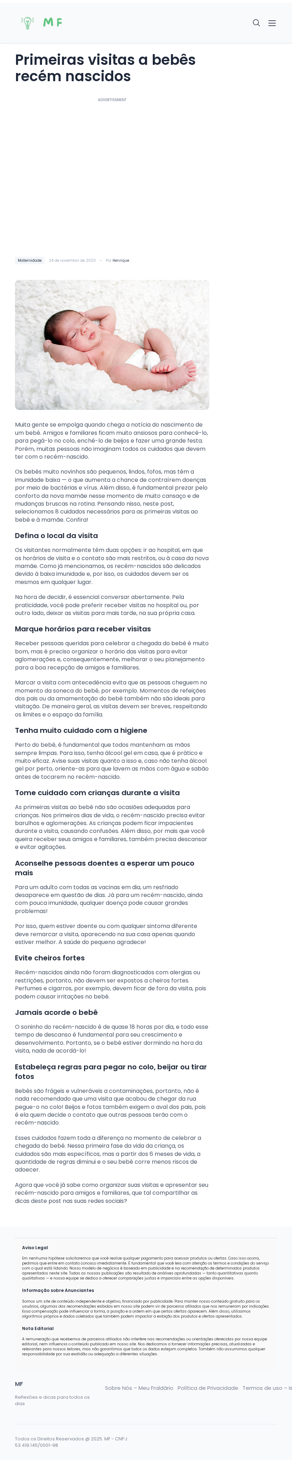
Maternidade (30, 260)
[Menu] (272, 23)
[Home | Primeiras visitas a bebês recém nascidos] (44, 23)
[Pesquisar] (256, 23)
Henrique (121, 260)
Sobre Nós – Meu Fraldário (139, 1388)
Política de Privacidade (208, 1388)
